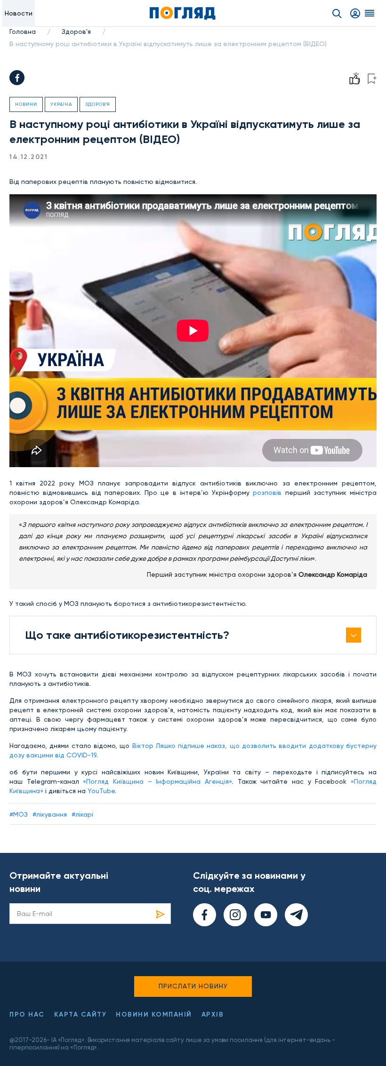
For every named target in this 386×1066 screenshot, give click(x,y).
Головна (22, 31)
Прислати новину (193, 986)
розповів (267, 492)
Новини (26, 104)
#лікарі (82, 814)
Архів (212, 1014)
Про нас (27, 1014)
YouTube (101, 791)
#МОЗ (18, 814)
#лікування (49, 814)
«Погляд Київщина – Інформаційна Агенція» (157, 781)
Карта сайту (80, 1014)
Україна (61, 104)
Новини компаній (154, 1014)
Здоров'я (76, 31)
